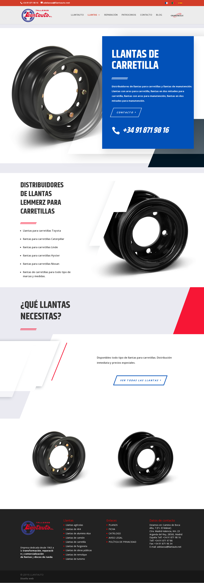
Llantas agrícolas (74, 524)
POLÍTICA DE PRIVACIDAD (122, 541)
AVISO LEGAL (116, 537)
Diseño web (27, 578)
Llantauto (77, 15)
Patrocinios (129, 15)
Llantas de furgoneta (76, 546)
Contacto (146, 15)
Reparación (111, 15)
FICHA (112, 529)
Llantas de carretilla (76, 541)
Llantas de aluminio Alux (78, 533)
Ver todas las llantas (139, 380)
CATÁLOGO (115, 533)
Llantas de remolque (76, 554)
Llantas (92, 15)
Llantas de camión (75, 537)
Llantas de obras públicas (79, 550)
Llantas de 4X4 (73, 529)
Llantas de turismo (75, 558)
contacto (125, 112)
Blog (159, 15)
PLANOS (113, 524)
